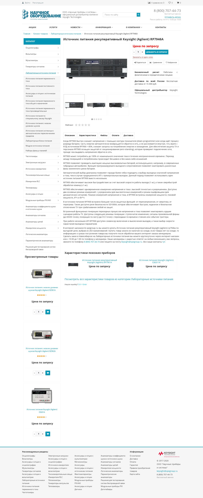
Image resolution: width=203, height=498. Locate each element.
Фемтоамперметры (83, 474)
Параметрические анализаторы (39, 240)
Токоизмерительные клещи (38, 175)
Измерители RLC (33, 181)
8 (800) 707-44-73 (92, 241)
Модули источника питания (38, 146)
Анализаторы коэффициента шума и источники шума (41, 207)
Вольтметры (31, 54)
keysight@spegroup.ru (131, 241)
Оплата (133, 462)
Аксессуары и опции (34, 194)
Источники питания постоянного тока (40, 87)
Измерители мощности (36, 228)
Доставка (134, 459)
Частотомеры (31, 156)
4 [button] (99, 119)
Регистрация (38, 3)
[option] (96, 68)
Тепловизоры (31, 187)
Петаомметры (54, 480)
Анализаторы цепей (34, 221)
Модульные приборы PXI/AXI (38, 200)
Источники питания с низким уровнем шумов (38, 124)
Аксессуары (80, 465)
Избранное (172, 62)
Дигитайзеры (106, 489)
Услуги (53, 27)
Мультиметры (32, 60)
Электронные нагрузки (36, 162)
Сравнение (157, 62)
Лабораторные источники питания (41, 73)
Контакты (160, 27)
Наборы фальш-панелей (36, 150)
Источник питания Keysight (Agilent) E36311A (156, 261)
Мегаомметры (81, 462)
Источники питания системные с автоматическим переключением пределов (40, 133)
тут (163, 241)
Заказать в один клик (143, 57)
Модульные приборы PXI (112, 486)
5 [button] (101, 119)
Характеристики (87, 135)
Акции (32, 27)
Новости (75, 27)
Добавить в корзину (156, 52)
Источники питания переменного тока (40, 79)
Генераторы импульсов (58, 483)
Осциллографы (32, 48)
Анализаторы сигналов (35, 215)
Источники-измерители (36, 169)
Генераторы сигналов (35, 66)
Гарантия (134, 465)
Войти (27, 3)
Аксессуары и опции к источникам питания (40, 94)
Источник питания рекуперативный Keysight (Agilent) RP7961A (99, 261)
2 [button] (94, 119)
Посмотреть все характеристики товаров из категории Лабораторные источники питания (119, 279)
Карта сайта (135, 474)
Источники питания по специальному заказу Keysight (39, 117)
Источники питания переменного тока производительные (40, 109)
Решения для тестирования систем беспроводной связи (41, 248)
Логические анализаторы (37, 234)
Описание (70, 135)
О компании (133, 27)
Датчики (78, 489)
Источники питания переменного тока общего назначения (40, 102)
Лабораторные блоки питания (39, 141)
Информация (103, 27)
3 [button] (96, 119)
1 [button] (92, 119)
